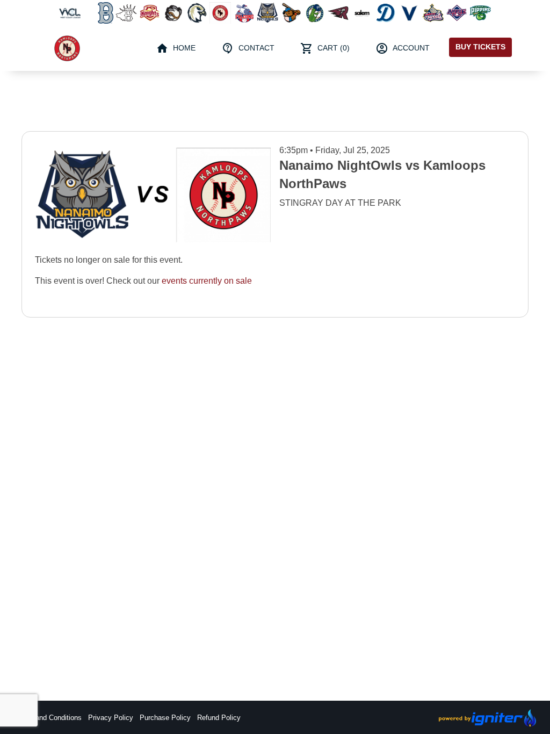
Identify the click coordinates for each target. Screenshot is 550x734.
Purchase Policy (165, 718)
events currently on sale (207, 280)
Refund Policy (219, 718)
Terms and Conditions (48, 718)
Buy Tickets (480, 46)
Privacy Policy (110, 718)
